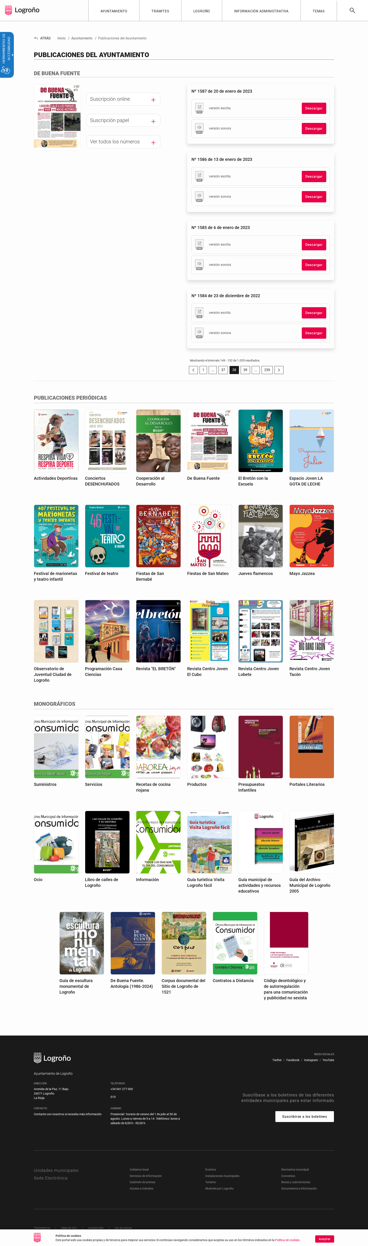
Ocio (38, 879)
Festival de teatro (101, 573)
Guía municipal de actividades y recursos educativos (259, 885)
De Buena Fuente (203, 478)
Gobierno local (139, 1169)
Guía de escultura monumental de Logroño (76, 986)
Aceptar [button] (325, 1239)
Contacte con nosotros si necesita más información (68, 1114)
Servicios (93, 784)
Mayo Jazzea (302, 573)
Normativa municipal (295, 1169)
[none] (8, 10)
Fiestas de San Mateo (208, 573)
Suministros (45, 784)
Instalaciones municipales (222, 1176)
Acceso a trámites (141, 1188)
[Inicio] (27, 10)
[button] (213, 370)
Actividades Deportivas (56, 478)
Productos (197, 784)
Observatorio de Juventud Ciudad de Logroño (53, 674)
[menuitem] (113, 10)
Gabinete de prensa (142, 1182)
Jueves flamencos (255, 573)
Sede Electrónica (51, 1178)
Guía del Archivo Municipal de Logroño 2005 (309, 885)
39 (246, 371)
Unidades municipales (56, 1170)
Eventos (210, 1169)
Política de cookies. (287, 1240)
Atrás (42, 38)
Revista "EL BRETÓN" (156, 668)
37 (224, 371)
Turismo (210, 1182)
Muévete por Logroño (219, 1188)
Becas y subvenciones (295, 1182)
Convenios (288, 1176)
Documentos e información (299, 1188)
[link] (352, 10)
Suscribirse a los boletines (304, 1117)
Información (147, 879)
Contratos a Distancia (233, 980)
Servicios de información (146, 1176)
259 (268, 371)
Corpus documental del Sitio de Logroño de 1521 (183, 986)
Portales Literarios (307, 784)
